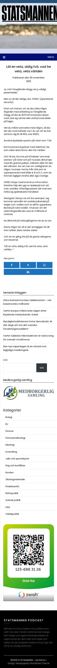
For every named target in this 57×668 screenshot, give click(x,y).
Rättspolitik (11, 493)
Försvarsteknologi (15, 437)
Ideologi (9, 444)
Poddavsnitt (12, 486)
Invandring (11, 451)
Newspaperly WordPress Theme (32, 663)
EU (6, 424)
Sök (5, 360)
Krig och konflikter (15, 465)
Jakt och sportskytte (17, 458)
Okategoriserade (15, 479)
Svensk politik (12, 500)
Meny (51, 57)
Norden (9, 472)
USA (7, 507)
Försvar (9, 431)
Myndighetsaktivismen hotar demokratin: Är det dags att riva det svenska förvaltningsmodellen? (27, 325)
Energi (8, 417)
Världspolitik (12, 514)
